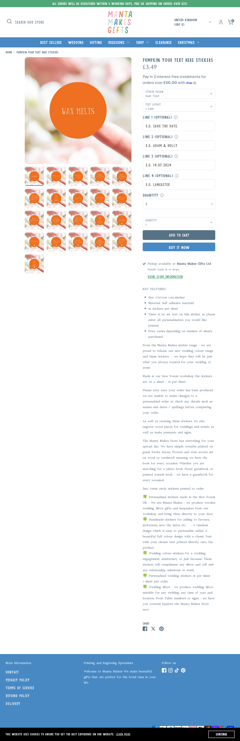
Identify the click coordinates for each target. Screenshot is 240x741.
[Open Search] (9, 21)
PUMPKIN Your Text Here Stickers (37, 52)
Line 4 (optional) (158, 175)
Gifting (96, 42)
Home (9, 52)
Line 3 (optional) (157, 156)
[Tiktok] (177, 670)
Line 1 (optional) (157, 117)
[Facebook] (164, 670)
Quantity (150, 195)
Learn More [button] (123, 734)
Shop (140, 42)
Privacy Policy (18, 680)
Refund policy (17, 695)
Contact (12, 672)
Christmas (187, 42)
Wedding (75, 42)
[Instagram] (170, 670)
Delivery (13, 703)
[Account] (221, 22)
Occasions (117, 42)
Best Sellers (51, 42)
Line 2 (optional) (157, 136)
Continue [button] (221, 734)
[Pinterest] (183, 670)
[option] (78, 112)
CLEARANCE (163, 42)
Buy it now (179, 247)
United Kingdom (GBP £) (185, 22)
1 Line (150, 108)
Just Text (152, 95)
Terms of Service (20, 688)
